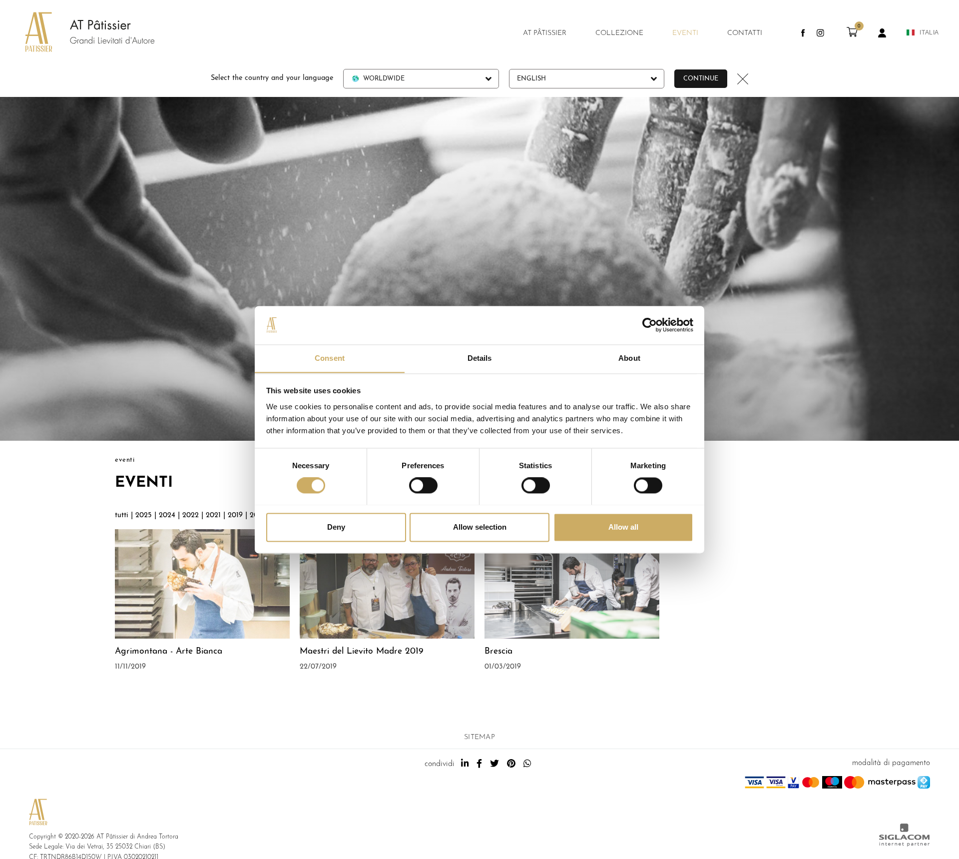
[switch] (423, 485)
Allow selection (479, 527)
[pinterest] (511, 764)
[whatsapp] (527, 764)
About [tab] (629, 358)
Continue (700, 78)
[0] (852, 35)
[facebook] (479, 764)
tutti (121, 515)
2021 (213, 515)
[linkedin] (465, 764)
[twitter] (494, 764)
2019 (235, 515)
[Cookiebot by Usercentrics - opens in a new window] (649, 324)
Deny (336, 527)
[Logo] (80, 32)
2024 (167, 515)
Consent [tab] (330, 358)
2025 (143, 515)
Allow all (623, 527)
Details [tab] (480, 358)
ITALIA (929, 32)
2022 (190, 515)
